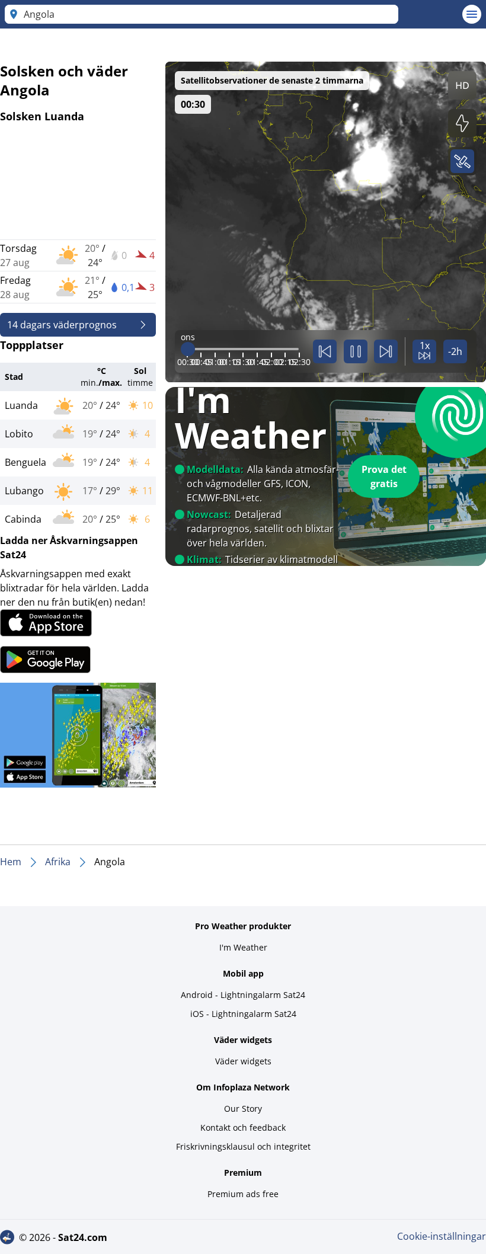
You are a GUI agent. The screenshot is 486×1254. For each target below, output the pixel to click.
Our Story (243, 1108)
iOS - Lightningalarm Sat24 (243, 1013)
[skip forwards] (386, 351)
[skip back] (325, 351)
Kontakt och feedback (243, 1127)
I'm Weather (243, 947)
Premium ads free (243, 1193)
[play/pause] (355, 351)
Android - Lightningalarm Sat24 (243, 994)
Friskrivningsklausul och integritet (243, 1146)
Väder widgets (243, 1061)
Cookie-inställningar (441, 1236)
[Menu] (471, 14)
